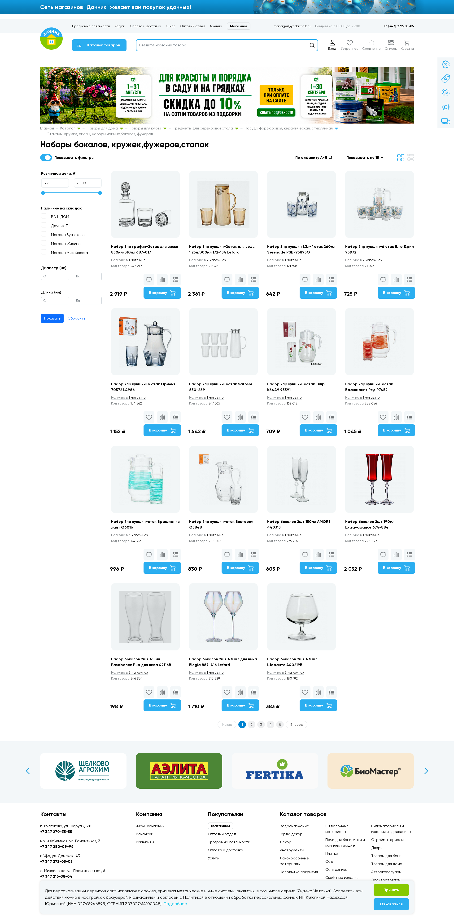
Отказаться (391, 904)
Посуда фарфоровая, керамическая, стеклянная (289, 128)
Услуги (120, 26)
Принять (391, 890)
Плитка (331, 853)
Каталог (68, 128)
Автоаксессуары (386, 872)
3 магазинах (129, 535)
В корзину (158, 292)
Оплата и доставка (145, 26)
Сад (329, 861)
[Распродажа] (445, 107)
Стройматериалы (387, 839)
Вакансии (144, 834)
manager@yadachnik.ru (292, 26)
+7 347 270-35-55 (56, 831)
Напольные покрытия (299, 872)
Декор (285, 842)
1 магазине (128, 260)
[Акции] (445, 64)
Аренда (216, 26)
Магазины (238, 26)
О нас (170, 26)
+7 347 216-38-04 (56, 876)
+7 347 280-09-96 (57, 846)
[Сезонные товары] (445, 93)
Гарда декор (291, 834)
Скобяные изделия (341, 877)
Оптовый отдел (192, 26)
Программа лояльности (91, 26)
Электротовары (386, 880)
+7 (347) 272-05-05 (398, 26)
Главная (47, 128)
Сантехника (336, 869)
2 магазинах (207, 260)
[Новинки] (445, 78)
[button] (313, 157)
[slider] (43, 193)
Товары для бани (386, 856)
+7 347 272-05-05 (56, 861)
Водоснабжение (294, 826)
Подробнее (175, 903)
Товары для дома (103, 128)
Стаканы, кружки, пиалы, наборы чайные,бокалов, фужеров (100, 134)
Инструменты (292, 850)
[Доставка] (445, 121)
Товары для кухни (146, 128)
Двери (377, 847)
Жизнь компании (150, 826)
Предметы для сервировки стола (203, 128)
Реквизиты (145, 842)
